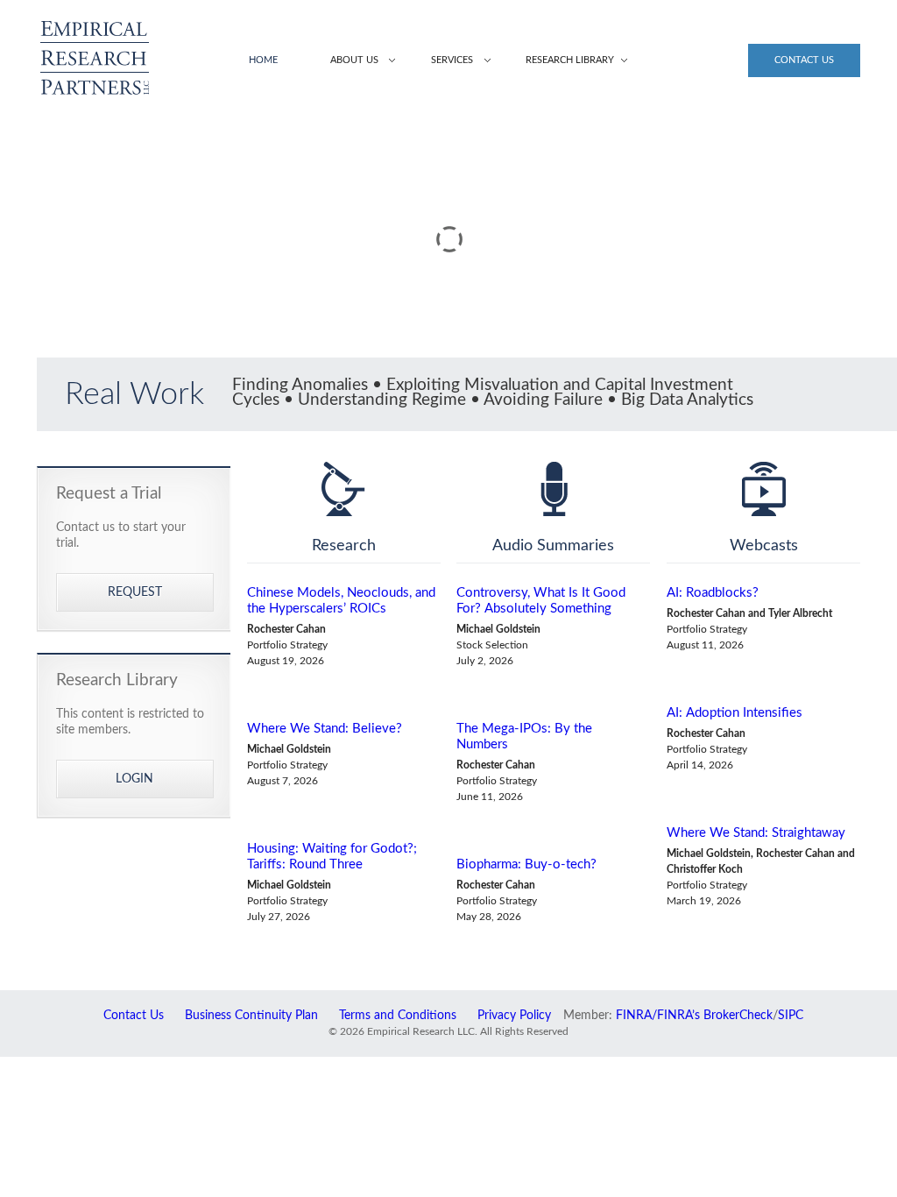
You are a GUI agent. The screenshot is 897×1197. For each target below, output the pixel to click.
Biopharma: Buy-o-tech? (526, 864)
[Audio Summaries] (553, 489)
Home (263, 60)
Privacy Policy (514, 1015)
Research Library (570, 60)
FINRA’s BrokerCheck (715, 1015)
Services (452, 60)
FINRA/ (636, 1015)
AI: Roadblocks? (713, 592)
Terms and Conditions (397, 1015)
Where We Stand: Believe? (324, 728)
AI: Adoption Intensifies (734, 712)
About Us (354, 60)
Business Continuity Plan (251, 1015)
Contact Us (804, 60)
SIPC (790, 1015)
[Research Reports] (344, 489)
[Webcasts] (763, 489)
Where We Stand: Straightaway (756, 832)
